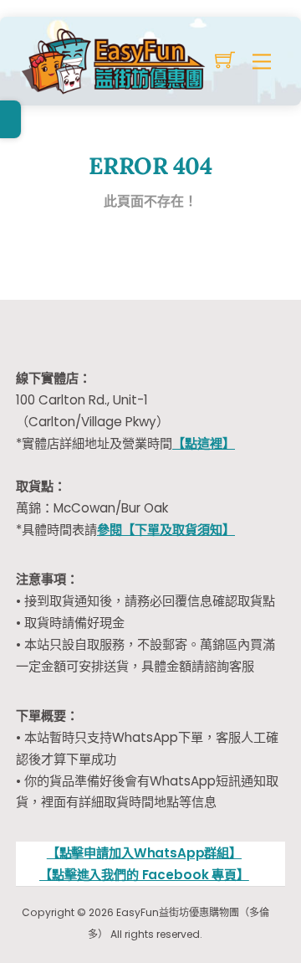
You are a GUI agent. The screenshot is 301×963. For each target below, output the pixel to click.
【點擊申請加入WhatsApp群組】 (144, 853)
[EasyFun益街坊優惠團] (115, 59)
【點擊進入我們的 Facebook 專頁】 (144, 874)
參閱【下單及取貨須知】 (166, 529)
